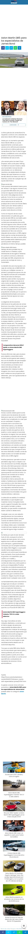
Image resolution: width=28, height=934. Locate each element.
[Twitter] (11, 48)
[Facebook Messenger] (7, 48)
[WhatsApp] (15, 48)
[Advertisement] (14, 21)
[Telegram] (19, 48)
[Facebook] (3, 48)
